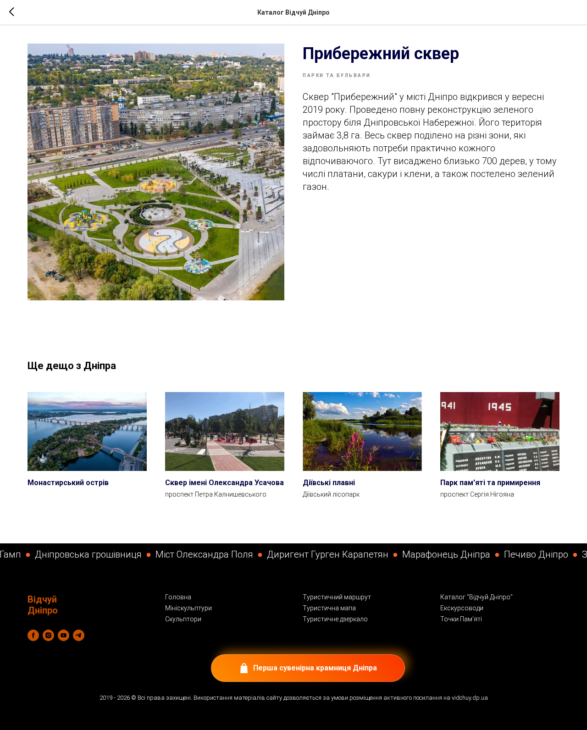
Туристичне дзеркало (335, 619)
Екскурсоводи (461, 608)
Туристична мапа (329, 608)
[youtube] (63, 635)
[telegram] (78, 635)
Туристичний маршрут (337, 597)
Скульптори (183, 619)
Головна (178, 597)
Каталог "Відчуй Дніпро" (476, 597)
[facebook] (33, 635)
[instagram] (48, 635)
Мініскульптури (188, 608)
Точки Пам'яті (461, 619)
